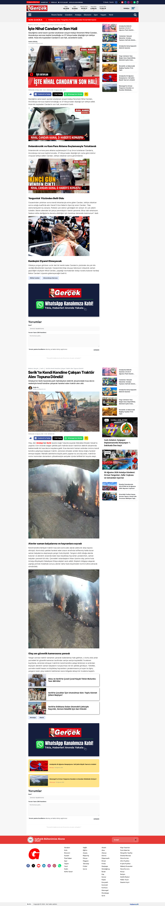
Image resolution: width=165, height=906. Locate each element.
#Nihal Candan (35, 278)
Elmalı (104, 861)
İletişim (122, 874)
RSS (29, 904)
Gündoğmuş (106, 869)
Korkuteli (105, 885)
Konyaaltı (105, 882)
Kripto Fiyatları (125, 863)
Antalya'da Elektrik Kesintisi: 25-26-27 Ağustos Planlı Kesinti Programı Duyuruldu (126, 28)
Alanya (104, 853)
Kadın (66, 869)
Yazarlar (111, 2)
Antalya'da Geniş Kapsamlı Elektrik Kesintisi (127, 47)
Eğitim (85, 850)
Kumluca (104, 888)
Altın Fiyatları (124, 861)
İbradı (104, 872)
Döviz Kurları (124, 858)
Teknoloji (86, 863)
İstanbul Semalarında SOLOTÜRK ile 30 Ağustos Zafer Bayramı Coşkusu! (127, 486)
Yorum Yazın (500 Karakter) (37, 332)
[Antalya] (120, 459)
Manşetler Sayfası (126, 853)
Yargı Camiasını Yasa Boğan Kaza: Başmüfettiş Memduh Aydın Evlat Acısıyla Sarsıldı (127, 58)
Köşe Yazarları (125, 847)
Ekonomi (67, 853)
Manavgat (105, 890)
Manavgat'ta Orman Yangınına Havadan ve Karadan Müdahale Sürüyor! (126, 88)
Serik (41, 368)
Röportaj (86, 855)
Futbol (85, 866)
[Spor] (120, 427)
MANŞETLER (44, 2)
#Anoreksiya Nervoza (50, 278)
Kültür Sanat (68, 872)
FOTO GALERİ (64, 2)
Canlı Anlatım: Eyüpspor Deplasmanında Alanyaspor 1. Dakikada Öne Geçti (117, 443)
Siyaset (66, 855)
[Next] (136, 19)
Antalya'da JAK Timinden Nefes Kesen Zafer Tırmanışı (68, 20)
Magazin (86, 861)
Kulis (65, 850)
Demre (104, 855)
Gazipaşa (105, 866)
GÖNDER (96, 350)
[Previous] (46, 19)
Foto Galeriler (125, 850)
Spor (65, 861)
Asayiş (85, 853)
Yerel (66, 866)
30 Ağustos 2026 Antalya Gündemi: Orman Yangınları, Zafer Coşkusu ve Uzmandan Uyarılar (119, 475)
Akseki (104, 847)
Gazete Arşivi (124, 882)
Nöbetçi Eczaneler (126, 866)
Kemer (104, 877)
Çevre (85, 869)
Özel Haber (68, 858)
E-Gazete (105, 2)
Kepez (104, 880)
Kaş (103, 874)
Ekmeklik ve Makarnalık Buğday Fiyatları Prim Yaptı (127, 68)
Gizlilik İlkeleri (125, 877)
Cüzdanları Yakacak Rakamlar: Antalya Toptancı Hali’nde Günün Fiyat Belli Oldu (127, 38)
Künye (122, 872)
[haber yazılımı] (134, 904)
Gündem (67, 847)
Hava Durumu (124, 869)
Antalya (42, 25)
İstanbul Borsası (125, 855)
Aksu (103, 850)
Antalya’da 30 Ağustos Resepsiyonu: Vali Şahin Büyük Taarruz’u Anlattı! (127, 78)
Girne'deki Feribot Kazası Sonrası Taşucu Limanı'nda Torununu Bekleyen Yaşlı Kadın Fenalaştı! (127, 496)
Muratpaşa (105, 893)
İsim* (30, 325)
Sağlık (85, 847)
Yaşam (66, 863)
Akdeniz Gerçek (33, 25)
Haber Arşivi (124, 880)
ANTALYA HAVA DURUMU (76, 2)
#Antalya (33, 717)
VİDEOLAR (54, 2)
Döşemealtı (106, 858)
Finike (104, 863)
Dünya (85, 858)
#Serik (42, 717)
